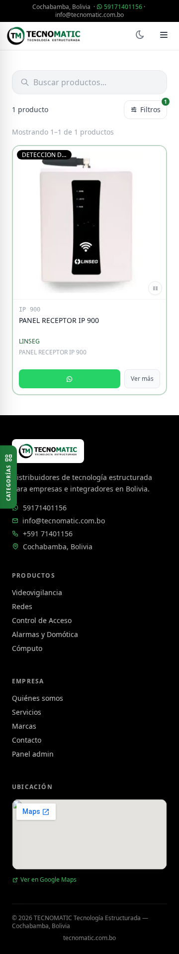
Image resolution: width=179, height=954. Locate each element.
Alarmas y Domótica (45, 634)
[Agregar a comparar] (155, 288)
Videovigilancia (37, 592)
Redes (22, 606)
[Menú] (164, 36)
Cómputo (27, 648)
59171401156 (123, 6)
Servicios (26, 712)
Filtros (153, 107)
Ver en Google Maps (48, 880)
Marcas (24, 726)
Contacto (26, 740)
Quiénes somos (37, 698)
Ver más (142, 378)
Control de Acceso (42, 620)
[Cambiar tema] (140, 36)
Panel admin (33, 754)
